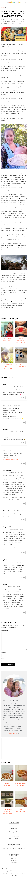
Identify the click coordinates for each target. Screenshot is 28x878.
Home (3, 7)
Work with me (13, 733)
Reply (23, 397)
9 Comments (17, 23)
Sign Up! (6, 848)
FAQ (14, 864)
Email (3, 658)
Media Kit (14, 862)
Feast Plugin (14, 875)
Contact (14, 858)
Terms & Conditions (14, 836)
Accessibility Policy (14, 838)
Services (14, 860)
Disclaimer (14, 834)
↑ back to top (14, 822)
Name (3, 652)
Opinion (8, 7)
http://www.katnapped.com (10, 459)
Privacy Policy (14, 832)
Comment (4, 630)
